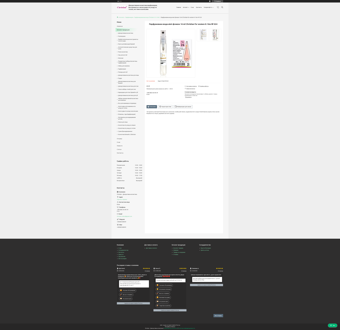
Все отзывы (218, 315)
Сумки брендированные (125, 131)
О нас (192, 7)
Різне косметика (123, 52)
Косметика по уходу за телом (126, 128)
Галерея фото (208, 7)
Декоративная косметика (125, 33)
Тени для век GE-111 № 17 (126, 285)
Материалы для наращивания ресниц (127, 118)
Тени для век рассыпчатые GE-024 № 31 (130, 283)
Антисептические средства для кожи (127, 48)
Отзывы (119, 138)
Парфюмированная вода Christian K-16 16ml (146, 17)
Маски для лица (123, 122)
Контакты (199, 7)
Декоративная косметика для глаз (128, 86)
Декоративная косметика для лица (128, 75)
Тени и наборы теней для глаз (127, 89)
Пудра (120, 78)
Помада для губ (122, 72)
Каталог (185, 7)
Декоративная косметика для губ (128, 95)
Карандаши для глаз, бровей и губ (128, 92)
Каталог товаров (178, 248)
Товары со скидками (179, 252)
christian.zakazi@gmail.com (124, 216)
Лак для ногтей (122, 55)
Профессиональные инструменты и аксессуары (128, 40)
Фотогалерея (122, 258)
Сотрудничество (123, 250)
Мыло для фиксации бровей (126, 44)
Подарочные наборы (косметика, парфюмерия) (127, 62)
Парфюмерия (129, 17)
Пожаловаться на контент (171, 328)
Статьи (119, 149)
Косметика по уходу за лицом (126, 125)
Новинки (120, 26)
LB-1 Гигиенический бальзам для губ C (130, 281)
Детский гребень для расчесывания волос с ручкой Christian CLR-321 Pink (206, 279)
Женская (120, 58)
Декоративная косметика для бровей (127, 82)
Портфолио (121, 256)
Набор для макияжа (124, 66)
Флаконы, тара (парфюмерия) (126, 114)
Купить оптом (205, 250)
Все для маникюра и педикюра (127, 103)
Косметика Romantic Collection (127, 134)
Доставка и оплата (151, 248)
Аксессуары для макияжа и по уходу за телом (127, 107)
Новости (119, 145)
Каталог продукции (123, 30)
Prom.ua (178, 325)
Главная (178, 7)
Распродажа (121, 36)
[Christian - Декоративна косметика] (122, 7)
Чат (334, 325)
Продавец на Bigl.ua (170, 326)
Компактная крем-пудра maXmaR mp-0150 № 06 (169, 280)
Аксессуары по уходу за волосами (128, 111)
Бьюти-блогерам (206, 248)
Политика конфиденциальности (186, 328)
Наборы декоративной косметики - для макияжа (128, 99)
